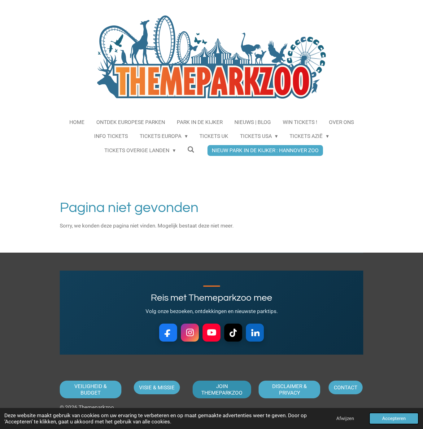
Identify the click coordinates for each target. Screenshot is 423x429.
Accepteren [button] (394, 418)
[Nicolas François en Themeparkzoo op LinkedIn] (255, 333)
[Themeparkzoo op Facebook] (168, 333)
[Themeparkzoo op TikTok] (233, 333)
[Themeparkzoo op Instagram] (190, 333)
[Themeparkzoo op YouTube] (211, 333)
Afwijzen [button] (345, 418)
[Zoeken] (191, 149)
